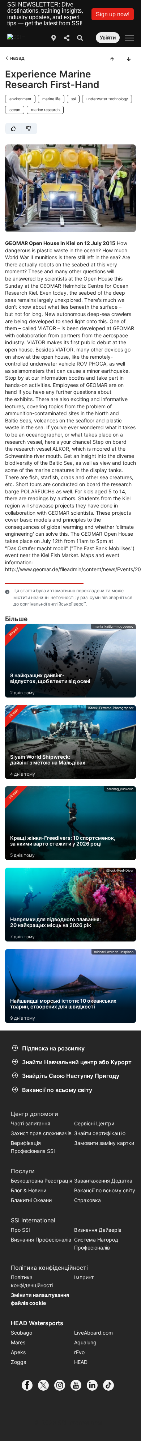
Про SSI (20, 1230)
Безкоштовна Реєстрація (41, 1180)
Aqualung (85, 1342)
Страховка (87, 1200)
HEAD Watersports (37, 1323)
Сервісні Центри (94, 1123)
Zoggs (18, 1362)
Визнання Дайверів (97, 1230)
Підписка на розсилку (53, 1048)
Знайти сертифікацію (99, 1133)
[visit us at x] (46, 1385)
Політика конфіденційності (32, 1281)
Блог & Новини (28, 1190)
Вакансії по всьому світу (57, 1090)
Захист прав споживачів (41, 1133)
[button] (112, 14)
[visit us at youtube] (78, 1385)
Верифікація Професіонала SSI (33, 1147)
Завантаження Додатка (103, 1180)
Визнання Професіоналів (41, 1239)
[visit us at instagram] (62, 1385)
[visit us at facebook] (30, 1385)
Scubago (21, 1333)
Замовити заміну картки (104, 1143)
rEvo (79, 1352)
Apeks (18, 1352)
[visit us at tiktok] (111, 1385)
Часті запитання (30, 1123)
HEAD (80, 1362)
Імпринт (84, 1277)
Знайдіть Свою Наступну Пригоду (70, 1075)
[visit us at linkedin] (95, 1385)
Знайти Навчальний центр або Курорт (77, 1062)
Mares (18, 1342)
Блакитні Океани (31, 1200)
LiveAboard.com (93, 1333)
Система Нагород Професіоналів (96, 1243)
